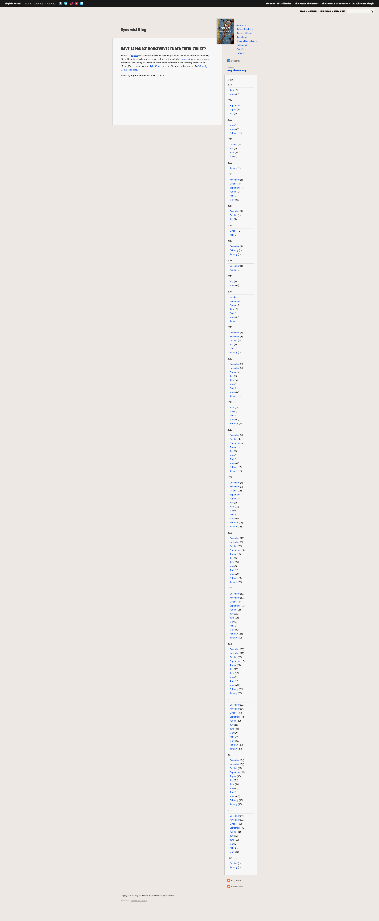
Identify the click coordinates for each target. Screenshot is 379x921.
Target (239, 52)
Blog (302, 11)
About (28, 3)
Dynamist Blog (133, 29)
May (232, 124)
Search (372, 11)
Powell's (240, 48)
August (233, 109)
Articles (312, 11)
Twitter (65, 3)
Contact (51, 3)
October (233, 144)
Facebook (60, 3)
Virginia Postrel (13, 3)
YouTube (76, 3)
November (235, 179)
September (235, 105)
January (233, 168)
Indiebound (241, 44)
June (232, 89)
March (233, 93)
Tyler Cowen (156, 67)
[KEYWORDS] (360, 12)
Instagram (71, 3)
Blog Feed (236, 880)
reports (134, 56)
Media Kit (339, 11)
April (232, 195)
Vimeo (81, 3)
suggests (185, 59)
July (231, 113)
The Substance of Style (362, 3)
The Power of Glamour (306, 3)
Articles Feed (237, 886)
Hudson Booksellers (245, 40)
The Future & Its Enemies (335, 3)
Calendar (39, 3)
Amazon (240, 24)
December (235, 211)
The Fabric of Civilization (279, 3)
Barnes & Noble (243, 28)
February (234, 132)
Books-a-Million (243, 32)
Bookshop (241, 36)
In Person (325, 11)
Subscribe (235, 60)
